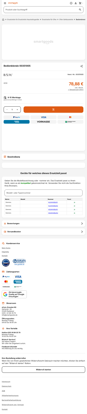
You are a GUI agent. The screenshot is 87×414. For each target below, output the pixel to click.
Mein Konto (6, 248)
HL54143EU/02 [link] (53, 206)
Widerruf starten (43, 369)
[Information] (71, 3)
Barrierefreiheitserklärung (11, 400)
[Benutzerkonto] (75, 3)
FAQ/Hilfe (5, 252)
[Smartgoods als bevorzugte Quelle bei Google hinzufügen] (14, 294)
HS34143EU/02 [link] (53, 213)
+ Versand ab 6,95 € (75, 90)
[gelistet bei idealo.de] (6, 263)
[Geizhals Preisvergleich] (19, 263)
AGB (3, 391)
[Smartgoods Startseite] (13, 3)
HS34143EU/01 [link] (53, 209)
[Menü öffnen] (5, 3)
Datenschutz (6, 386)
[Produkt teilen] (81, 66)
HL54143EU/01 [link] (53, 202)
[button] (5, 83)
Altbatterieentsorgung (10, 395)
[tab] (43, 157)
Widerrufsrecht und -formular (13, 405)
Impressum (6, 382)
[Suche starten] (80, 9)
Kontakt (5, 256)
